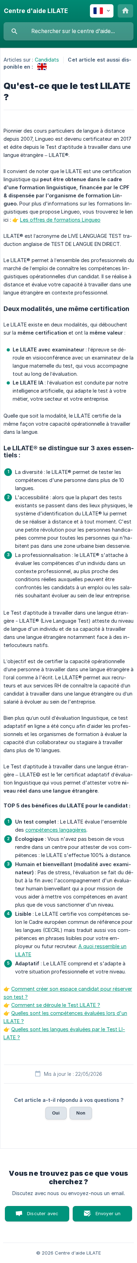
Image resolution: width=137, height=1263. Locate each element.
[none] (36, 11)
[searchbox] (68, 31)
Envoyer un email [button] (108, 1216)
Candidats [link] (47, 60)
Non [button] (80, 1113)
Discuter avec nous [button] (42, 1216)
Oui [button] (56, 1113)
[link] (42, 66)
